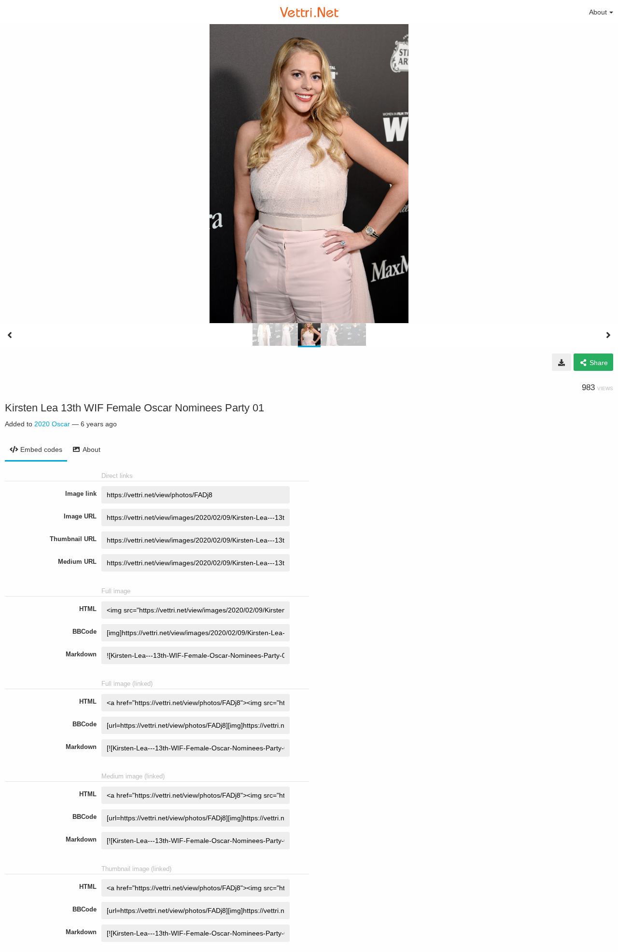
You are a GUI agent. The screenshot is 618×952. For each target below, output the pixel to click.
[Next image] (608, 335)
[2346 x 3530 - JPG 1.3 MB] (561, 362)
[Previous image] (9, 335)
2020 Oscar (52, 424)
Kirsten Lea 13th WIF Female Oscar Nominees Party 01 (134, 408)
